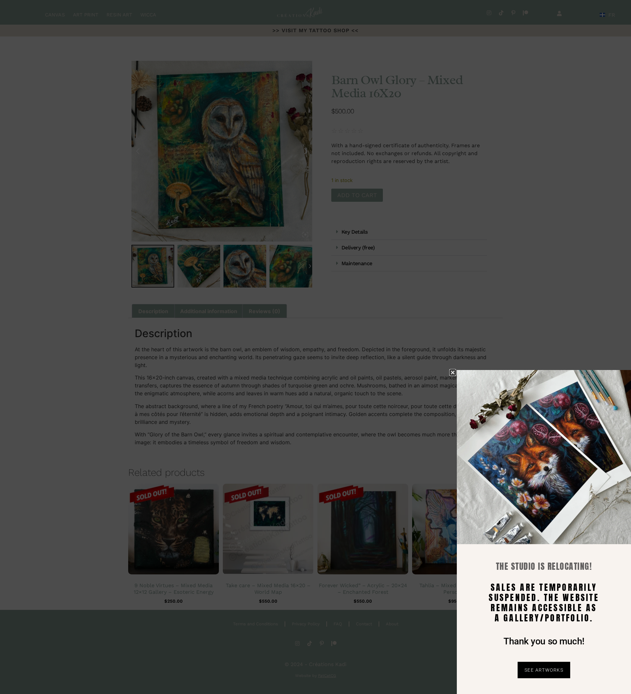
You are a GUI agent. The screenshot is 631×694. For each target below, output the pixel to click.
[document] (315, 347)
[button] (452, 372)
